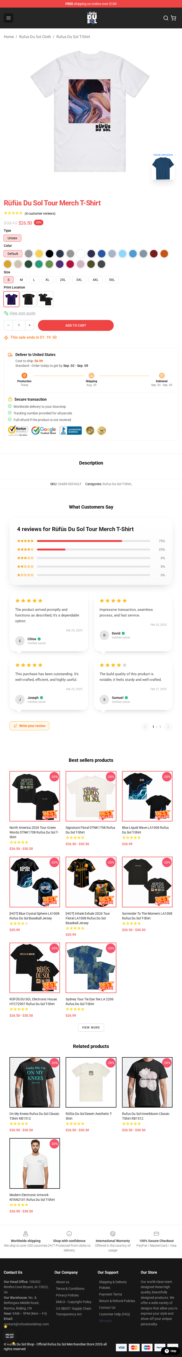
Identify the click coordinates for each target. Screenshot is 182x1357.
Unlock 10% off (9, 1336)
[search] (166, 18)
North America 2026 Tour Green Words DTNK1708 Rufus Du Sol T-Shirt (33, 832)
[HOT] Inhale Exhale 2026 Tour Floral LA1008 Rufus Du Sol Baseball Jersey (88, 918)
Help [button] (173, 1351)
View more (91, 1027)
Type (7, 230)
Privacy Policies (67, 1295)
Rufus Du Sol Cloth (35, 37)
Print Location (14, 287)
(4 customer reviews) (40, 213)
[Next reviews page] (168, 727)
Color (8, 246)
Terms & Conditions (70, 1288)
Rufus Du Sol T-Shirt (73, 37)
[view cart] (173, 18)
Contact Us (107, 1307)
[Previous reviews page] (145, 727)
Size (7, 272)
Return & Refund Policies (117, 1301)
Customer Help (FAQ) (114, 1314)
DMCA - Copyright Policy (73, 1302)
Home (9, 37)
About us (62, 1282)
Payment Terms (110, 1294)
